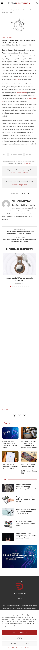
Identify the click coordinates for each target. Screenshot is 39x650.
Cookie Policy (11, 647)
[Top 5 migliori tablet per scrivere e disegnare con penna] (8, 500)
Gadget (13, 10)
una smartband (22, 93)
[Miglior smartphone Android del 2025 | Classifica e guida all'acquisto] (8, 488)
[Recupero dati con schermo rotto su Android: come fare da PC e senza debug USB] (29, 456)
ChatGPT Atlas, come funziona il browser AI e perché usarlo (9, 444)
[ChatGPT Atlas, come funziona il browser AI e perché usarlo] (10, 433)
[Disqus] (19, 318)
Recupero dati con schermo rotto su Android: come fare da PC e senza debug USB (29, 469)
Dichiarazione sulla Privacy (23, 647)
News (8, 10)
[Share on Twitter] (24, 194)
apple (4, 154)
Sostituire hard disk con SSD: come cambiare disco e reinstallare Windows (29, 444)
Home (3, 10)
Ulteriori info (27, 163)
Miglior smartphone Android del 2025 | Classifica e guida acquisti (26, 487)
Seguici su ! (19, 185)
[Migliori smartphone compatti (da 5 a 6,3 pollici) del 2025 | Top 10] (8, 537)
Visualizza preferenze (19, 644)
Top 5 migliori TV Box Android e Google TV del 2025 (25, 524)
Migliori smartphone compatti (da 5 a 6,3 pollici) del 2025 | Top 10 (26, 536)
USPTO (17, 79)
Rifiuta (19, 638)
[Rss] (24, 416)
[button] (4, 271)
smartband (29, 154)
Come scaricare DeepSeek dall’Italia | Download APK (10, 467)
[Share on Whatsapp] (26, 194)
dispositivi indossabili (16, 154)
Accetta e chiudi (19, 632)
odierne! (19, 173)
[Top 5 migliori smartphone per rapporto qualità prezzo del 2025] (8, 512)
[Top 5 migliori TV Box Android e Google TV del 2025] (8, 524)
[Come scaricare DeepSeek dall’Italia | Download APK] (10, 456)
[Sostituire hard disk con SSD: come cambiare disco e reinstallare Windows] (29, 433)
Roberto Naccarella (12, 45)
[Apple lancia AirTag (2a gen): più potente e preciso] (19, 264)
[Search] (37, 3)
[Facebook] (14, 416)
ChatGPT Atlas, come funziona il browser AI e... (19, 557)
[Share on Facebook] (22, 194)
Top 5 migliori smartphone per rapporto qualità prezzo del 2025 (26, 511)
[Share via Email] (28, 194)
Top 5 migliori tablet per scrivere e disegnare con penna (25, 499)
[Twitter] (19, 416)
